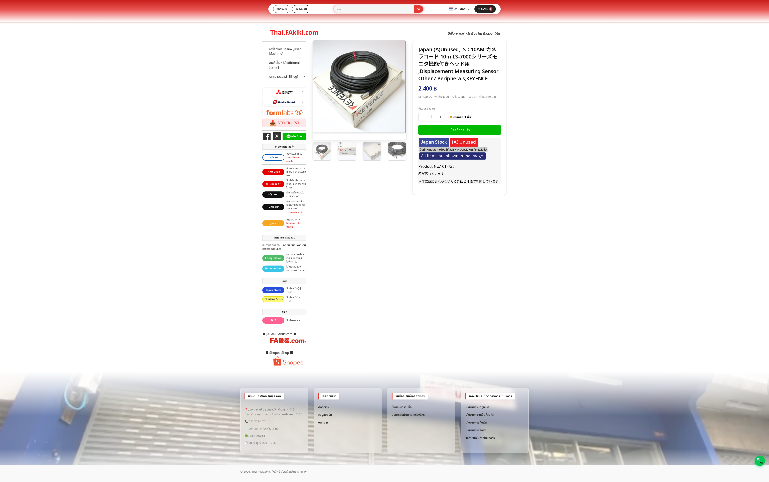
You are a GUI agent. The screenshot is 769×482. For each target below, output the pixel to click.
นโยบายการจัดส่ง (475, 430)
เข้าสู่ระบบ (282, 9)
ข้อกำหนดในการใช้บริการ (480, 438)
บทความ (323, 422)
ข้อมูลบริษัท (325, 415)
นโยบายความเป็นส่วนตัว (479, 415)
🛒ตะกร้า (484, 9)
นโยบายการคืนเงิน (476, 422)
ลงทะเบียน (301, 9)
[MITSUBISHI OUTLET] (284, 91)
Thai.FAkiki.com (261, 471)
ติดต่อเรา (323, 407)
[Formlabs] (284, 112)
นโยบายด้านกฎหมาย (477, 407)
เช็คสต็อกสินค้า (460, 130)
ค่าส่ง (441, 97)
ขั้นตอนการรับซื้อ (402, 407)
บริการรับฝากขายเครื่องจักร (408, 415)
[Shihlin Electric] (284, 102)
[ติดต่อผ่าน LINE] (760, 461)
